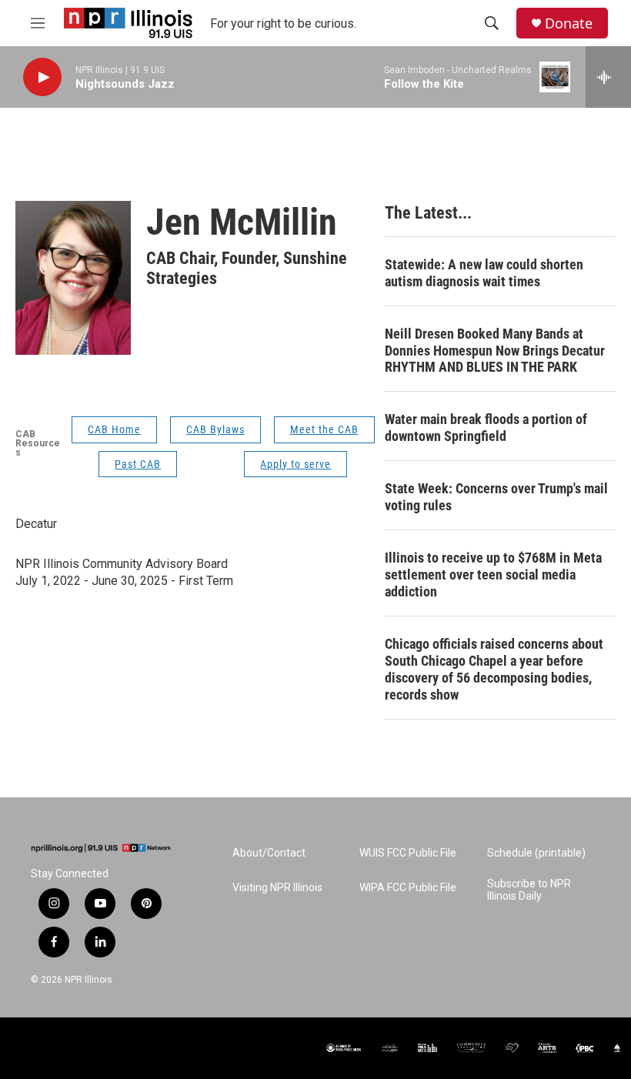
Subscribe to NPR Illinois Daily (529, 890)
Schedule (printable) (536, 853)
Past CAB (138, 464)
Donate (569, 23)
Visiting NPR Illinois (277, 888)
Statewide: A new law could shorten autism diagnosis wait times (484, 272)
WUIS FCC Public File (407, 853)
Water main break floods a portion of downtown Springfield (486, 427)
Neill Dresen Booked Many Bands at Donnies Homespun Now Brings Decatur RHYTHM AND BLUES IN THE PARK (495, 351)
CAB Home (114, 429)
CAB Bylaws (215, 429)
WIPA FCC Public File (407, 888)
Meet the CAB (324, 429)
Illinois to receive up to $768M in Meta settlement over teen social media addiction (493, 575)
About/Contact (268, 853)
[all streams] (608, 77)
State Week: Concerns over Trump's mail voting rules (496, 496)
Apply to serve (295, 464)
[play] (42, 77)
